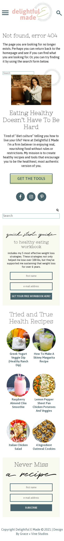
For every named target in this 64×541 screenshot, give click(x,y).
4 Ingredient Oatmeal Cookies (44, 446)
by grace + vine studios (32, 534)
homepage (10, 53)
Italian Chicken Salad (18, 446)
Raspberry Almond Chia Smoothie (18, 403)
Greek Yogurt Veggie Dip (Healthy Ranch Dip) (18, 359)
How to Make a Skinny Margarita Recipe (44, 357)
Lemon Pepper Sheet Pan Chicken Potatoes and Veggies (44, 405)
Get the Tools (31, 178)
